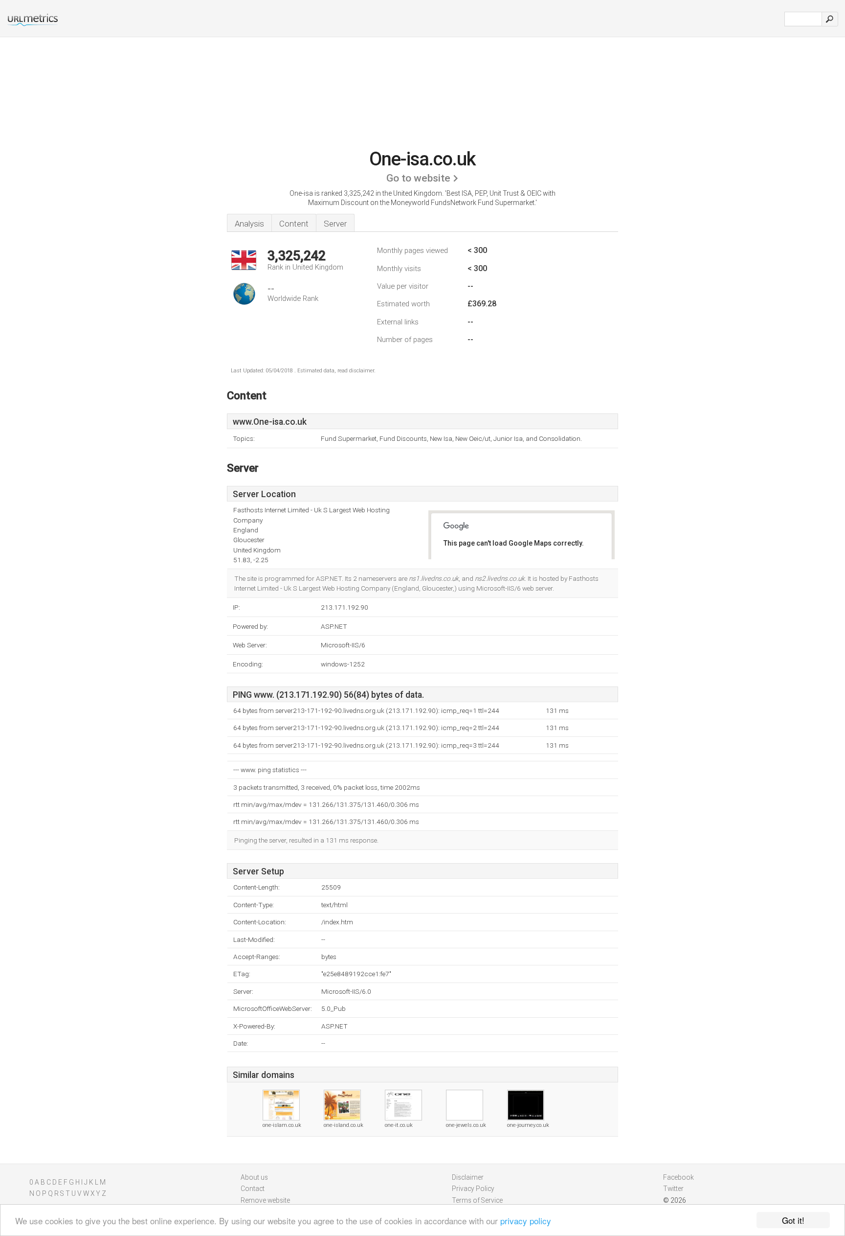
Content (294, 224)
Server (335, 224)
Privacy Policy (473, 1188)
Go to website (418, 178)
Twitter (673, 1188)
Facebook (678, 1177)
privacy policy (525, 1220)
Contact (253, 1188)
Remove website (265, 1200)
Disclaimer (468, 1177)
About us (254, 1177)
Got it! (793, 1220)
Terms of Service (477, 1200)
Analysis (249, 224)
